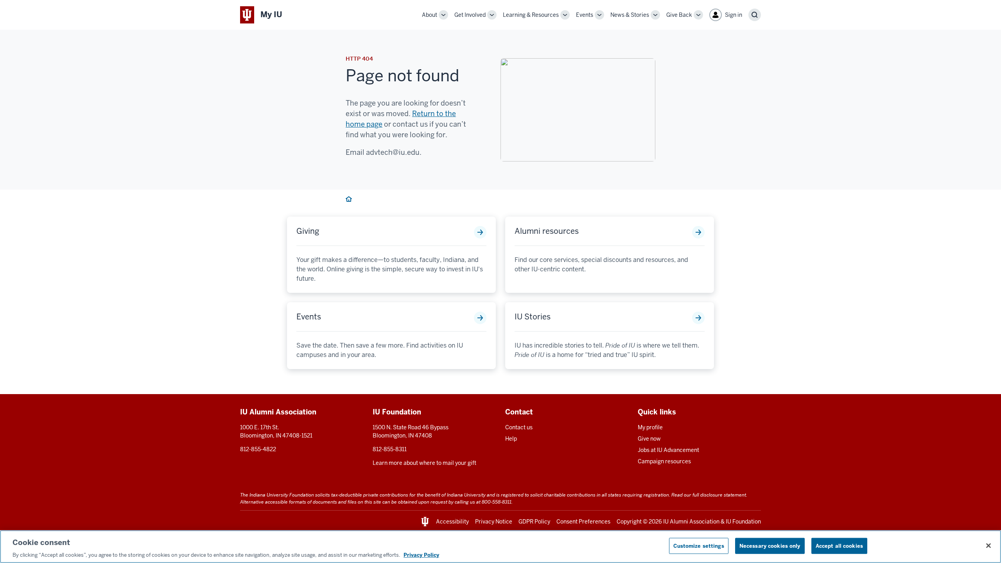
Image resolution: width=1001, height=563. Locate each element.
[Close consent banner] (988, 545)
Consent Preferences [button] (583, 521)
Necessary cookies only (769, 545)
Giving (307, 231)
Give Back (679, 14)
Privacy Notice (493, 521)
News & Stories (629, 14)
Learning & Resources (531, 14)
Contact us (519, 427)
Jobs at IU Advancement (668, 450)
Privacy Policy (421, 555)
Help (511, 438)
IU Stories (533, 317)
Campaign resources (664, 461)
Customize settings (698, 545)
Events (584, 14)
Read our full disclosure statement (708, 495)
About (429, 14)
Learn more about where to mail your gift (424, 462)
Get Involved (470, 14)
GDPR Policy (534, 521)
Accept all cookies (839, 545)
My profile (650, 427)
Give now (649, 438)
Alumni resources (547, 231)
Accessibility (452, 521)
